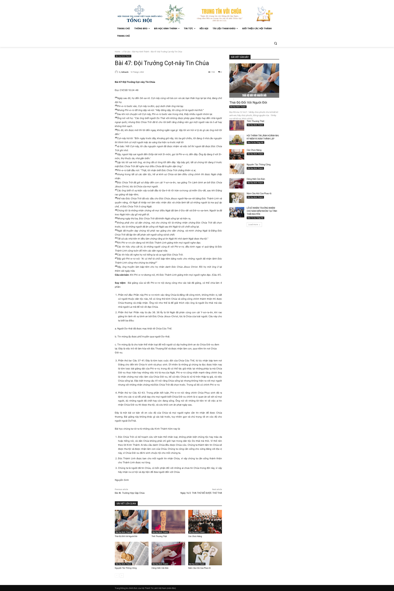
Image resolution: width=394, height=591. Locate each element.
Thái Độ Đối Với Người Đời (126, 536)
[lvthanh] (117, 72)
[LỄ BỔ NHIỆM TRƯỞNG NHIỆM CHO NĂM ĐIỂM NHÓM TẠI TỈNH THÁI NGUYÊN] (236, 212)
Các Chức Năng (195, 536)
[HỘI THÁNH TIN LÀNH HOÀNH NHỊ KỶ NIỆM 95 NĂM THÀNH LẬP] (236, 140)
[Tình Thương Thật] (168, 521)
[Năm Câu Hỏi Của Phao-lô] (205, 553)
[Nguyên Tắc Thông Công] (132, 553)
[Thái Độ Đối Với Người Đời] (132, 521)
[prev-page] (117, 575)
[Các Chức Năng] (205, 521)
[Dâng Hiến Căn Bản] (168, 553)
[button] (275, 43)
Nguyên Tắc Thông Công (126, 568)
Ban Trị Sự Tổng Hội (255, 142)
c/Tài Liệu (126, 51)
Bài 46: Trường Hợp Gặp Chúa (130, 493)
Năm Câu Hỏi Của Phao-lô (199, 568)
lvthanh (125, 72)
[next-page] (122, 575)
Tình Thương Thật (159, 536)
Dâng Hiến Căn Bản (160, 568)
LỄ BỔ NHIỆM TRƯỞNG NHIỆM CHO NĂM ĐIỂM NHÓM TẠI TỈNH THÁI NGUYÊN (262, 211)
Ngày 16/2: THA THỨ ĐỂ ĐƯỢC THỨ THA (201, 493)
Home (117, 51)
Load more (253, 224)
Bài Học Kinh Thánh (140, 51)
